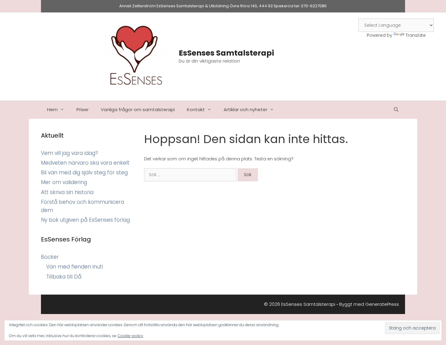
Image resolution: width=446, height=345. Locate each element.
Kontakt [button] (196, 109)
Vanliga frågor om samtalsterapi (138, 109)
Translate (416, 35)
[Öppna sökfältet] (396, 110)
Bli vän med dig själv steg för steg (84, 172)
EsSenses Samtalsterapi (226, 53)
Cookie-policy (130, 335)
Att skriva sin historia (67, 192)
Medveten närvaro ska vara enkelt (85, 162)
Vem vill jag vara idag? (69, 153)
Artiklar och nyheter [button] (245, 109)
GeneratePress (382, 304)
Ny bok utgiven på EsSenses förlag (85, 220)
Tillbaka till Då (63, 276)
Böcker (50, 257)
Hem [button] (52, 109)
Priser (82, 109)
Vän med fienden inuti (74, 266)
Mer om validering (64, 182)
